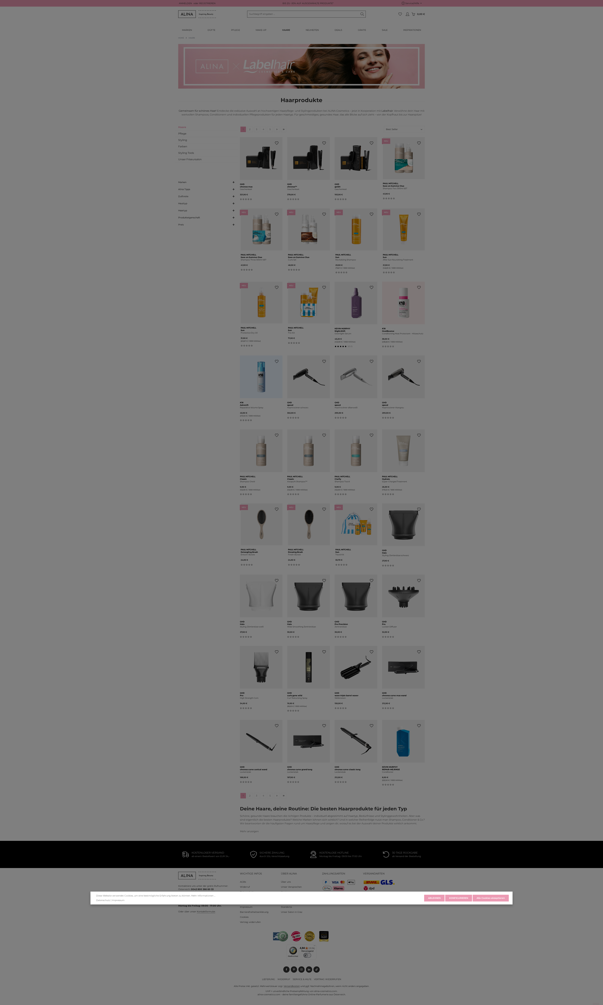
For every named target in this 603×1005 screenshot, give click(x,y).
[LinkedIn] (309, 969)
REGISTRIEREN (207, 3)
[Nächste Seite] (277, 129)
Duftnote (183, 196)
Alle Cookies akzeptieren (491, 898)
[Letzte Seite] (283, 129)
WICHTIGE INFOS (251, 873)
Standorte (286, 907)
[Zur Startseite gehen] (197, 14)
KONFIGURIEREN (458, 898)
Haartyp (182, 210)
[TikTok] (316, 969)
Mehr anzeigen (249, 831)
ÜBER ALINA (289, 873)
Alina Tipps (184, 189)
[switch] (307, 955)
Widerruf (245, 886)
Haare (182, 127)
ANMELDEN (185, 3)
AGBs (243, 881)
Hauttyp (182, 203)
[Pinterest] (294, 969)
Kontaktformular (206, 911)
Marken (182, 182)
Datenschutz (103, 900)
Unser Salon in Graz (291, 912)
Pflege (182, 133)
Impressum (246, 907)
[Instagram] (301, 969)
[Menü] (314, 946)
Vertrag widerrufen (250, 922)
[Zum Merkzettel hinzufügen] (276, 143)
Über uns (286, 881)
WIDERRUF (283, 979)
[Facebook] (286, 969)
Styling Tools (186, 152)
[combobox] (303, 14)
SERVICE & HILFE (302, 979)
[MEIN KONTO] (407, 14)
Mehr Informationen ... (203, 895)
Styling (182, 140)
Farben (182, 146)
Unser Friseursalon (190, 159)
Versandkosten (292, 986)
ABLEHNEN (434, 898)
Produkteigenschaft (189, 217)
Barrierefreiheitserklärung (254, 912)
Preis (181, 224)
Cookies (244, 917)
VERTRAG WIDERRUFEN (327, 979)
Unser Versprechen (291, 886)
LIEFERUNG (268, 979)
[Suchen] (362, 14)
